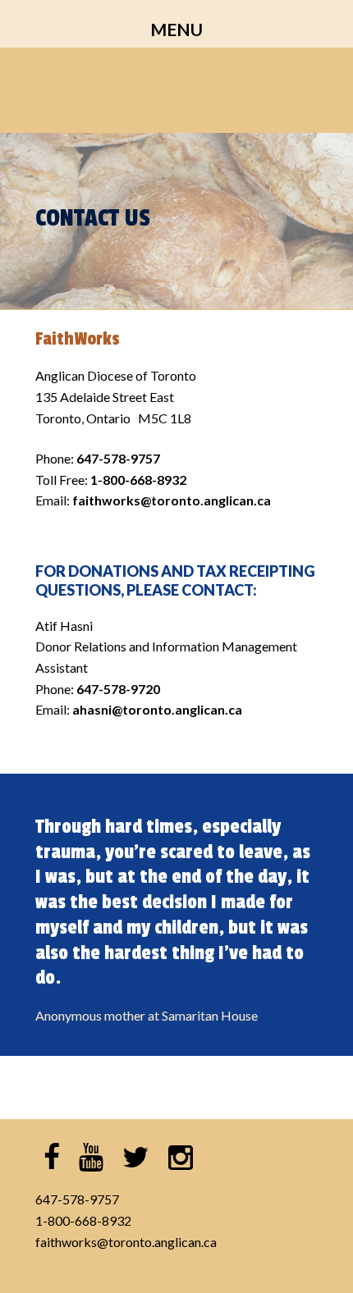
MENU (176, 29)
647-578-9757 (77, 1199)
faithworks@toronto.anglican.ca (126, 1242)
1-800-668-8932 (83, 1220)
